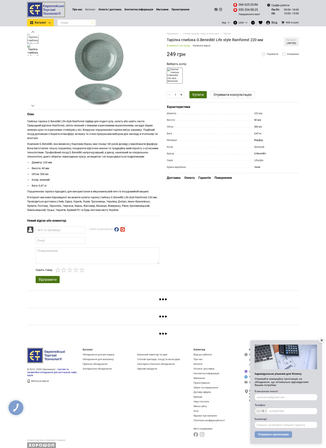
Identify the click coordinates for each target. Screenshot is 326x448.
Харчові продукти (147, 368)
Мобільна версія (40, 381)
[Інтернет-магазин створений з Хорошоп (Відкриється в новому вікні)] (46, 443)
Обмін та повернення (206, 387)
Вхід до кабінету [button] (203, 354)
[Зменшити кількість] (169, 94)
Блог (196, 411)
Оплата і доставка (109, 9)
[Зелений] (175, 76)
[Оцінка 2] (65, 270)
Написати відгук (201, 45)
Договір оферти (202, 392)
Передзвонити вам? (249, 14)
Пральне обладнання (95, 364)
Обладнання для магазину (98, 359)
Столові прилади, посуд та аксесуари (158, 359)
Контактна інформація (139, 9)
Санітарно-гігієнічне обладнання (156, 364)
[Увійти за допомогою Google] (122, 229)
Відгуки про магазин (205, 415)
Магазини (162, 9)
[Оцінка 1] (58, 270)
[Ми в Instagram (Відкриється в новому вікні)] (220, 9)
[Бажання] (260, 23)
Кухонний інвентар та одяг (152, 354)
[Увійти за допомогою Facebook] (116, 229)
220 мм (258, 113)
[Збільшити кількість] (181, 94)
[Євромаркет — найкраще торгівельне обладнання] (46, 355)
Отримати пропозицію (273, 434)
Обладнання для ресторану (98, 354)
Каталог (90, 9)
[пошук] (93, 23)
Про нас (77, 9)
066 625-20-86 (248, 4)
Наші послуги (201, 401)
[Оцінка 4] (77, 270)
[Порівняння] (253, 23)
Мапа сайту (200, 406)
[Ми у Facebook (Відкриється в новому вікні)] (216, 9)
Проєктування (180, 9)
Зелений (259, 146)
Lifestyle (258, 160)
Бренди (198, 396)
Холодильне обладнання (97, 368)
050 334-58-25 (248, 10)
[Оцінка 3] (71, 270)
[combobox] (261, 411)
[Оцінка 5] (83, 270)
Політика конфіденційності (209, 420)
